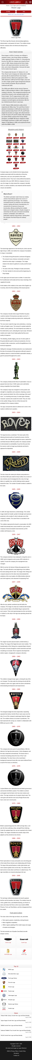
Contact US (16, 1055)
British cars (10, 14)
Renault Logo (11, 999)
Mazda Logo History (13, 1004)
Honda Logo (11, 1008)
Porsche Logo (11, 982)
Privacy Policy (14, 1051)
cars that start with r (19, 14)
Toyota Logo (11, 991)
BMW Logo (11, 969)
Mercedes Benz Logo (13, 973)
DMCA (8, 1051)
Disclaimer (16, 1053)
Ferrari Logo (11, 986)
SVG (24, 11)
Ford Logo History (12, 978)
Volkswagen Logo (12, 995)
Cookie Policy (22, 1051)
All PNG (8, 11)
